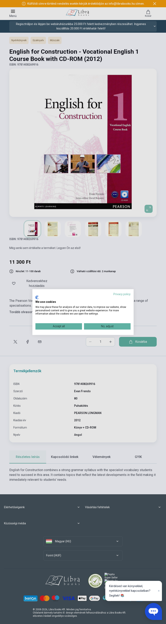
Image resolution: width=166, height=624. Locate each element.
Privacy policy (122, 294)
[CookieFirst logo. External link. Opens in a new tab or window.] (36, 297)
